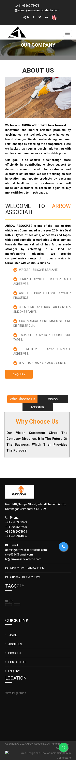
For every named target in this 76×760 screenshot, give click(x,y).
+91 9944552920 (16, 527)
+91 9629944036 (16, 536)
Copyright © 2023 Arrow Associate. (26, 743)
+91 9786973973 (16, 522)
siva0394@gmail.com (19, 554)
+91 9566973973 (16, 531)
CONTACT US (17, 662)
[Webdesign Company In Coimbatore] (38, 755)
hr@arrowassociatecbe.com (23, 559)
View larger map (15, 693)
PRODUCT (14, 653)
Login (25, 17)
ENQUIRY (14, 671)
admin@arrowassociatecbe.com (26, 549)
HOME (12, 635)
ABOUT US (15, 644)
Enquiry (19, 374)
